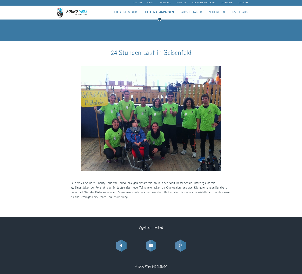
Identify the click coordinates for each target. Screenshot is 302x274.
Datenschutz (165, 3)
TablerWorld (226, 3)
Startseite (137, 3)
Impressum (181, 3)
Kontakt (150, 3)
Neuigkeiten (217, 12)
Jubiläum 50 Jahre (125, 12)
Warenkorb (243, 3)
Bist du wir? (240, 12)
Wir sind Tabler (191, 12)
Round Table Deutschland (203, 3)
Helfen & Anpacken (159, 12)
